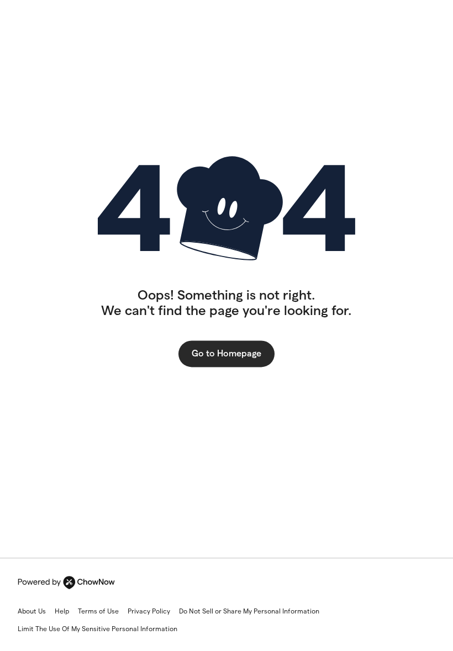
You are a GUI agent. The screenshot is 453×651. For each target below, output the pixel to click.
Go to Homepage (226, 353)
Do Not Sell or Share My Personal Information (249, 611)
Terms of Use (98, 611)
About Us (32, 611)
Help (62, 611)
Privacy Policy (149, 611)
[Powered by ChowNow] (66, 582)
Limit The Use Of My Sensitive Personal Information (97, 628)
